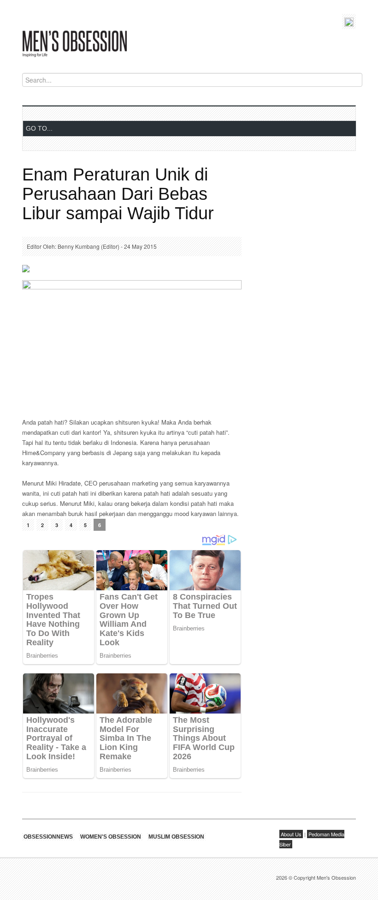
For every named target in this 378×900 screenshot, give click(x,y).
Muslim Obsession (176, 837)
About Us (291, 834)
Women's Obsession (110, 837)
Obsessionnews (48, 837)
